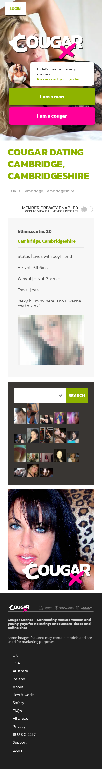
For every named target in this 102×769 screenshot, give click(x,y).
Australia (20, 671)
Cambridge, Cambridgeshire (48, 191)
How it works (23, 695)
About (18, 687)
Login (15, 9)
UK (13, 191)
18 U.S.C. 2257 (24, 734)
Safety (18, 703)
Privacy (19, 726)
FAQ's (17, 711)
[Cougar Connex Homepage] (45, 58)
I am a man (52, 96)
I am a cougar (52, 116)
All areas (20, 718)
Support (20, 742)
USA (16, 663)
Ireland (19, 679)
